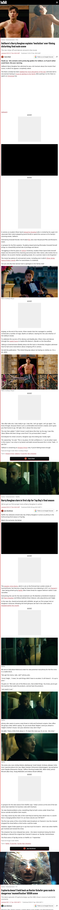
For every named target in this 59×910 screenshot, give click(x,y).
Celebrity (17, 453)
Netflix (18, 497)
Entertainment (10, 40)
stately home (13, 341)
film (29, 240)
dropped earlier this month (10, 605)
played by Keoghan (30, 232)
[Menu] (57, 2)
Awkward (4, 112)
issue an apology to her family (25, 74)
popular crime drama (11, 586)
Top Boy (19, 843)
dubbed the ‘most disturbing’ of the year (33, 72)
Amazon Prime (22, 447)
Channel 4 (54, 588)
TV (16, 887)
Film (17, 40)
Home (3, 40)
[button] (57, 57)
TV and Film (23, 453)
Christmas (11, 76)
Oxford (23, 251)
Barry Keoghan (32, 453)
